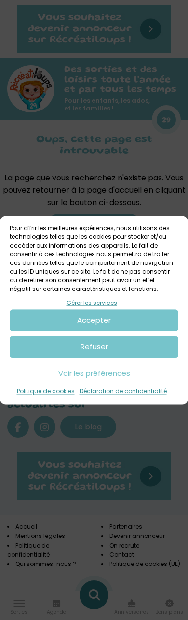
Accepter (94, 320)
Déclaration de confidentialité (123, 391)
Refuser (94, 347)
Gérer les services (92, 303)
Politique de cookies (46, 391)
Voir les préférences (94, 373)
